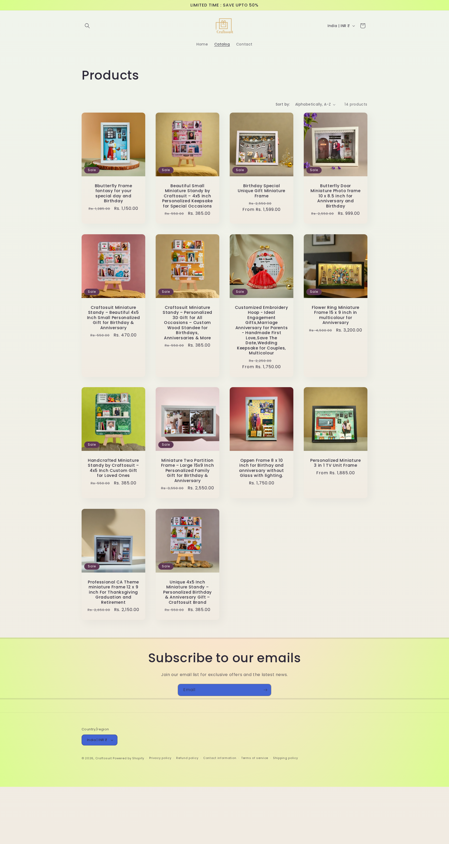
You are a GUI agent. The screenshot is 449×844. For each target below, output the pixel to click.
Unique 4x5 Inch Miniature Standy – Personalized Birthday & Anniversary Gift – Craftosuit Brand (187, 592)
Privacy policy (160, 758)
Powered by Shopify (128, 758)
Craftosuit (103, 758)
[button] (87, 25)
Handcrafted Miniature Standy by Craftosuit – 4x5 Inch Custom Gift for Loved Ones (113, 468)
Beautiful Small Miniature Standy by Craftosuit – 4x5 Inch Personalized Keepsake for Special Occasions (187, 196)
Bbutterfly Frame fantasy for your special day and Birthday (113, 193)
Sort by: (283, 104)
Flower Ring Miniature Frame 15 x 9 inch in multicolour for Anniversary (335, 315)
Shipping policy (285, 758)
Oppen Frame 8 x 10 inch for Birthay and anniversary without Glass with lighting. (261, 468)
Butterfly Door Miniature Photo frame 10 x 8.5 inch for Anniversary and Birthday (335, 196)
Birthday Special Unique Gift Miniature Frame (261, 190)
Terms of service (254, 758)
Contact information (219, 758)
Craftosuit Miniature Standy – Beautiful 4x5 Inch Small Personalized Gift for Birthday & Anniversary (113, 317)
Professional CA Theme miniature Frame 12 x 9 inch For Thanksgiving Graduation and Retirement (113, 592)
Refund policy (187, 758)
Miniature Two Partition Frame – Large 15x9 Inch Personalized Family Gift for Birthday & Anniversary (187, 470)
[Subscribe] (265, 690)
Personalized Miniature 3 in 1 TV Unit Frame (335, 463)
